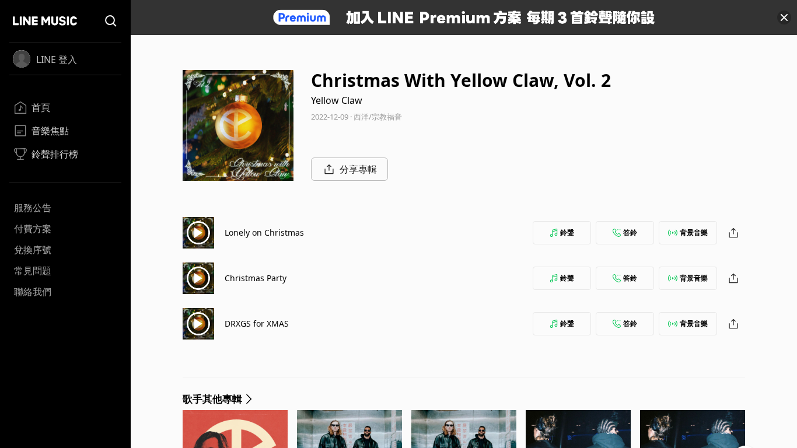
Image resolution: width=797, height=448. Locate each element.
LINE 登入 (56, 59)
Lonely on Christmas (264, 232)
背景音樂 (694, 232)
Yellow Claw (336, 100)
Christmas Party (255, 278)
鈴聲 (567, 232)
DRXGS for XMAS (257, 323)
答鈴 (630, 232)
